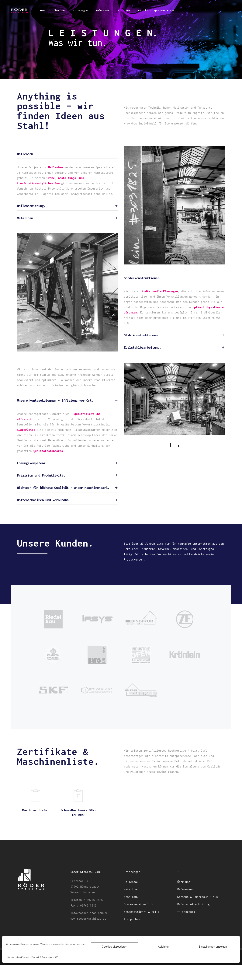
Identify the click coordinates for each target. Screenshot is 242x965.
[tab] (67, 154)
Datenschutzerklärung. (19, 957)
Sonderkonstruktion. (139, 904)
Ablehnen (163, 946)
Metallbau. (132, 889)
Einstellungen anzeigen (213, 946)
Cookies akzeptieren (114, 946)
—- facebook (186, 911)
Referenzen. (186, 889)
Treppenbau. (133, 919)
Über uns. (184, 881)
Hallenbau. (132, 881)
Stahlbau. (131, 896)
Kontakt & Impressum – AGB (45, 957)
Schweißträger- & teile (142, 911)
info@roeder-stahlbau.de (89, 912)
